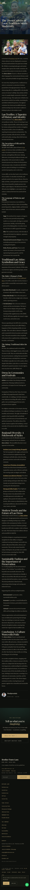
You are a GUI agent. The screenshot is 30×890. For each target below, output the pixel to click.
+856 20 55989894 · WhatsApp (9, 770)
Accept (6, 883)
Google (19, 872)
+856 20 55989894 (6, 846)
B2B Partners (5, 833)
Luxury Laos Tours (6, 806)
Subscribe (23, 777)
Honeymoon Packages (7, 809)
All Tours (4, 795)
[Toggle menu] (26, 3)
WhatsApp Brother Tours (13, 740)
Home (3, 10)
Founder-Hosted (5, 817)
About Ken (4, 825)
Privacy (23, 872)
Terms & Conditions (6, 836)
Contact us (4, 855)
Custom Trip (4, 798)
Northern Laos (5, 787)
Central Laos (4, 790)
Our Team (4, 827)
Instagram (4, 872)
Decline (14, 883)
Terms (3, 875)
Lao (17, 119)
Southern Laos (5, 793)
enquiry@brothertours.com (8, 768)
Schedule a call (5, 858)
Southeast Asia (13, 58)
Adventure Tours (5, 811)
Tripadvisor (14, 872)
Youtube (8, 872)
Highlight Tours (5, 814)
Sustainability (5, 830)
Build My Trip (11, 735)
